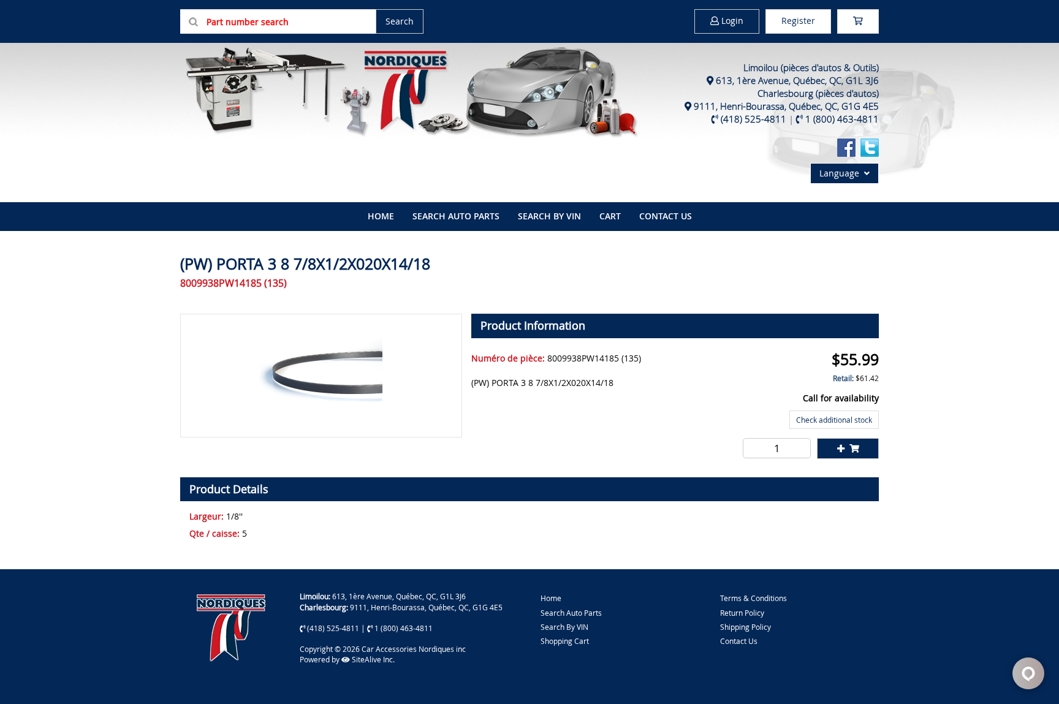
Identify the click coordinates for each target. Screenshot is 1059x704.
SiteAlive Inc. (372, 659)
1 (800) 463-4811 (842, 119)
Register (798, 20)
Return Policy (742, 613)
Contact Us (665, 216)
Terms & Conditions (753, 598)
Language (841, 173)
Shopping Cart (565, 641)
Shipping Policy (745, 627)
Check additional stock (834, 420)
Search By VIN (564, 627)
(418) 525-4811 (753, 119)
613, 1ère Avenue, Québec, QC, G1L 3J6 (797, 80)
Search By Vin (549, 216)
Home (551, 598)
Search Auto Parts (455, 216)
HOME (381, 216)
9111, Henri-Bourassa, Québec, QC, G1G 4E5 (786, 106)
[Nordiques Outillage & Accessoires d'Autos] (410, 90)
